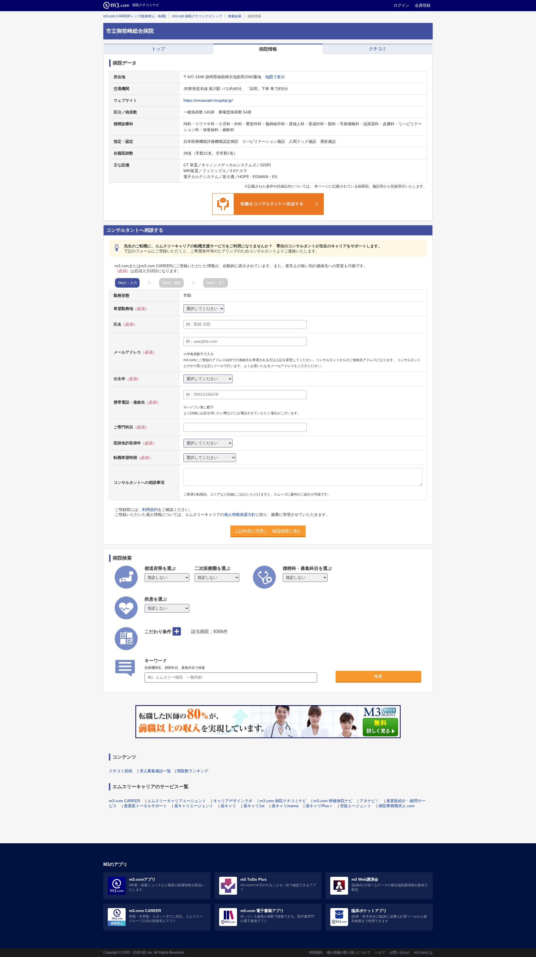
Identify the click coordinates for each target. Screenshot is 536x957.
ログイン (401, 5)
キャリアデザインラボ (232, 801)
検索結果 (234, 16)
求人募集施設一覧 (155, 771)
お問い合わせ (399, 952)
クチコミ (378, 48)
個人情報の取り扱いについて (348, 952)
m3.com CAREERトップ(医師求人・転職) (134, 16)
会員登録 (422, 5)
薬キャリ (228, 806)
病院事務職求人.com (397, 806)
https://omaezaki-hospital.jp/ (208, 100)
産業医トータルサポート (145, 806)
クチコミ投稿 (120, 771)
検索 (378, 676)
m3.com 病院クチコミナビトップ (197, 16)
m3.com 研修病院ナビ (333, 801)
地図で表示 (275, 77)
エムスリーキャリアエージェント (176, 801)
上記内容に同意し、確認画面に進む (268, 531)
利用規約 (150, 509)
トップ (158, 48)
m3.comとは (423, 952)
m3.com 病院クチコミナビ (283, 801)
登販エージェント (355, 806)
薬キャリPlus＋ (319, 806)
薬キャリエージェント (193, 806)
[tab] (158, 49)
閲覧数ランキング (192, 771)
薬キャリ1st (253, 806)
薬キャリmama (285, 806)
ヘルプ (380, 952)
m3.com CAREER (124, 801)
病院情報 (268, 49)
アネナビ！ (369, 801)
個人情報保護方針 (239, 514)
